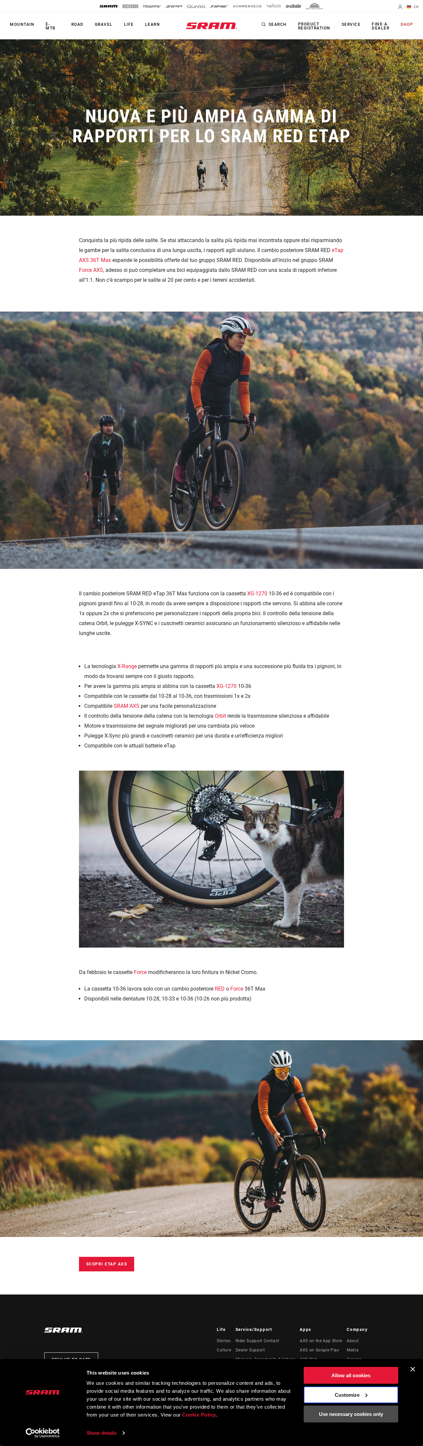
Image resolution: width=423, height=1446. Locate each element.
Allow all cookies (350, 1375)
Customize (347, 1394)
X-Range (127, 666)
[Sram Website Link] (211, 25)
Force (140, 972)
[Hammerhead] (247, 6)
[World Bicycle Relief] (315, 6)
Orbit (220, 716)
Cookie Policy (199, 1415)
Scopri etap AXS (106, 1264)
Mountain (22, 24)
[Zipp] (174, 6)
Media (353, 1350)
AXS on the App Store (321, 1341)
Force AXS (91, 270)
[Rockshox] (130, 6)
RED (220, 989)
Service (351, 24)
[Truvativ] (152, 6)
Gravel (104, 24)
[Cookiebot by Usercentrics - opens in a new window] (43, 1433)
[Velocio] (273, 6)
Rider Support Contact (257, 1341)
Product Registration (314, 26)
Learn (152, 24)
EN (415, 7)
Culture (224, 1350)
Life (129, 24)
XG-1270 (257, 593)
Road (77, 24)
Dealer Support (250, 1350)
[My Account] (400, 7)
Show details (102, 1433)
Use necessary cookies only (351, 1414)
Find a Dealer (380, 26)
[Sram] (108, 6)
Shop (407, 24)
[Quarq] (196, 6)
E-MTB (51, 26)
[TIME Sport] (219, 6)
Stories (223, 1341)
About (353, 1341)
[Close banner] (412, 1369)
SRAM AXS (126, 706)
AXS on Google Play (319, 1350)
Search (278, 24)
